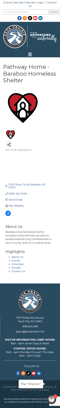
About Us (17, 257)
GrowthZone (42, 389)
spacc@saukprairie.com (30, 331)
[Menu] (30, 54)
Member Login (35, 2)
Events (16, 260)
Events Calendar (13, 2)
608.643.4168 (30, 326)
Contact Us (18, 271)
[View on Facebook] (8, 215)
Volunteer (18, 264)
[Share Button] (8, 144)
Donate (16, 267)
